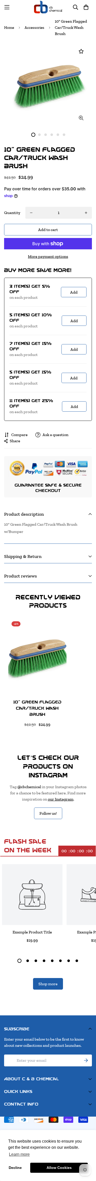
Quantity (12, 212)
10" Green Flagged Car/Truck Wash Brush (37, 708)
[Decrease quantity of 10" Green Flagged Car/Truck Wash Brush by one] (31, 213)
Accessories (34, 27)
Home (9, 27)
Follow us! (48, 813)
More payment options (48, 256)
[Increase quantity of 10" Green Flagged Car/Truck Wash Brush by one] (86, 213)
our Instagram (60, 799)
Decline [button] (15, 1168)
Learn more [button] (19, 1154)
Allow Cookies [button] (59, 1168)
